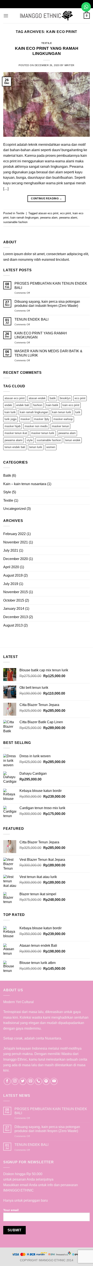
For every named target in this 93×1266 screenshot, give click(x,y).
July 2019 (10, 584)
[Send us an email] (30, 1081)
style (30, 440)
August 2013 (13, 625)
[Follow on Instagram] (15, 1081)
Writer (69, 65)
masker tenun (60, 426)
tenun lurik (35, 447)
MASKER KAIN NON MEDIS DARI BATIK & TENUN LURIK (48, 353)
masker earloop (63, 419)
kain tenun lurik (61, 412)
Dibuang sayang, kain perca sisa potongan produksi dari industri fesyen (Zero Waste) (47, 303)
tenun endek (72, 440)
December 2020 (15, 559)
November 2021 (15, 542)
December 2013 (15, 617)
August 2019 (13, 575)
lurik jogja (10, 419)
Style (7, 492)
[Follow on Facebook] (7, 1081)
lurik (77, 412)
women (50, 447)
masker (25, 419)
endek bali (22, 405)
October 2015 (13, 600)
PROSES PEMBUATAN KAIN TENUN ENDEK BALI (50, 285)
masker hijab (13, 426)
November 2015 (15, 592)
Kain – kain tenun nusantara (24, 484)
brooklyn (65, 398)
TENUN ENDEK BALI (31, 319)
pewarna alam (49, 217)
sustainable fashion (15, 222)
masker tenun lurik (42, 433)
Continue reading (46, 198)
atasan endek (37, 398)
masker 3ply (41, 419)
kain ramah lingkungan (24, 217)
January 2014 (13, 608)
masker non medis (36, 426)
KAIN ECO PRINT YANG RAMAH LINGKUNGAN (40, 335)
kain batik (52, 405)
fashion (37, 405)
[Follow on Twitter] (22, 1081)
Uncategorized (14, 508)
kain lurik (10, 412)
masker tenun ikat (16, 433)
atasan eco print (48, 213)
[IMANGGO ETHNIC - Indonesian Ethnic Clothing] (46, 15)
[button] (5, 15)
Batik (7, 475)
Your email (11, 1210)
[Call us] (38, 1081)
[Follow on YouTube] (54, 1081)
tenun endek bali (15, 447)
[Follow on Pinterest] (46, 1081)
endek (8, 405)
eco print (65, 213)
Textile (46, 43)
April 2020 (11, 567)
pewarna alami (68, 217)
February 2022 (14, 534)
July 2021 (10, 550)
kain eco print (71, 405)
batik (53, 398)
